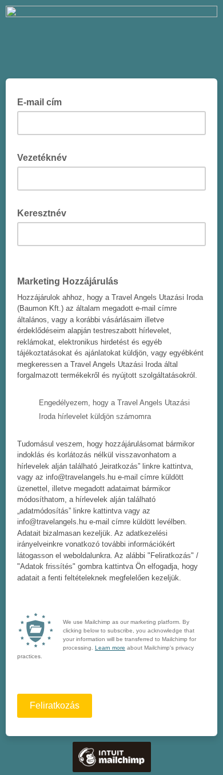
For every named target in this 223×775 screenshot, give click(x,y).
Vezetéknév (45, 157)
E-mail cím (43, 101)
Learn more (110, 647)
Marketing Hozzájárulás (71, 280)
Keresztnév (45, 212)
